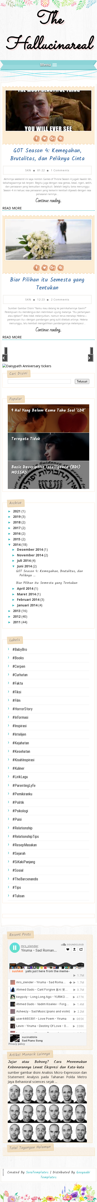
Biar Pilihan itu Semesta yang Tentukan (47, 284)
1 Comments (60, 170)
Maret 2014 (27, 594)
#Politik (18, 802)
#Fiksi (16, 692)
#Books (18, 658)
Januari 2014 (27, 605)
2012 (17, 616)
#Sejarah (18, 853)
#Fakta (17, 683)
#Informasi (20, 717)
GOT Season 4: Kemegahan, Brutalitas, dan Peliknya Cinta (47, 155)
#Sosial (17, 870)
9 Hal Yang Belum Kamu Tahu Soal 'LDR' (48, 410)
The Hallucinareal (48, 32)
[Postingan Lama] (90, 354)
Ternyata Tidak (25, 439)
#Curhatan (20, 675)
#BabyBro (19, 649)
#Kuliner (18, 768)
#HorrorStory (22, 709)
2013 (17, 611)
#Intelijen (19, 734)
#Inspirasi (19, 726)
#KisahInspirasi (23, 760)
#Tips (16, 887)
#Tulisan (18, 896)
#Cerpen (18, 666)
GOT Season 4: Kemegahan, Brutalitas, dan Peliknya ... (49, 573)
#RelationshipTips (25, 836)
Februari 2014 (28, 599)
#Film (16, 700)
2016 (17, 533)
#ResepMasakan (24, 845)
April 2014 (25, 588)
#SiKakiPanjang (23, 862)
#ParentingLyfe (24, 785)
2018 (17, 522)
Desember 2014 (30, 549)
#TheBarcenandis (25, 879)
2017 (17, 528)
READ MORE (12, 208)
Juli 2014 (24, 560)
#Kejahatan (20, 743)
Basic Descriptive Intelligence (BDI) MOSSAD (45, 470)
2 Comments (60, 299)
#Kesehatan (21, 751)
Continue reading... (48, 201)
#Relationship (22, 828)
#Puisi (17, 819)
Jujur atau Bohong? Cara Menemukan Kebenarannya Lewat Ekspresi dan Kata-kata (47, 1064)
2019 (17, 516)
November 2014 (30, 555)
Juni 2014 (25, 566)
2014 (17, 544)
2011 (17, 622)
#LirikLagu (20, 777)
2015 (17, 539)
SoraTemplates (37, 1172)
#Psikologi (20, 811)
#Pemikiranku (22, 794)
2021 (17, 511)
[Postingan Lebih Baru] (5, 354)
